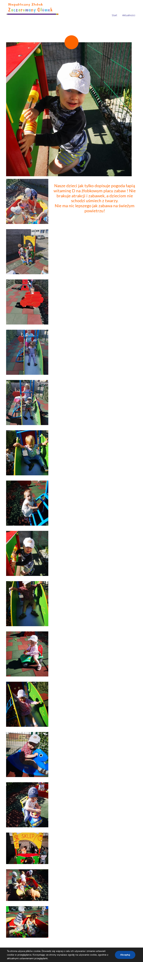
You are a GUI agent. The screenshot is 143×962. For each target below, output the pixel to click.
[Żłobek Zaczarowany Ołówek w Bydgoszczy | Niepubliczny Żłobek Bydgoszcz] (32, 8)
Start (114, 15)
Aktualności (128, 15)
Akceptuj (125, 954)
